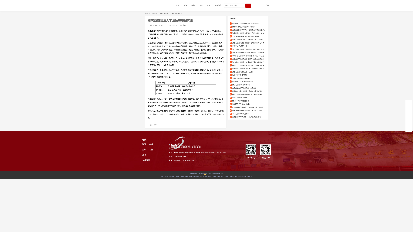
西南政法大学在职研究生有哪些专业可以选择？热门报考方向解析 (254, 91)
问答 (201, 5)
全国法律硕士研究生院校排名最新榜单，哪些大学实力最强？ (252, 110)
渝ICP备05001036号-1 (196, 173)
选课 (185, 5)
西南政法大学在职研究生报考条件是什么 (245, 23)
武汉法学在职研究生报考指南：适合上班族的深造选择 (250, 59)
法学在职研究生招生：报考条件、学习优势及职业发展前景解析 (253, 39)
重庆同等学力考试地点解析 (241, 104)
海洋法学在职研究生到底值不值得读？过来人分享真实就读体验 (253, 52)
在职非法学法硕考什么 (239, 46)
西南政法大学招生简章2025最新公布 (244, 27)
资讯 (208, 5)
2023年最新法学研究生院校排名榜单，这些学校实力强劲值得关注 (254, 107)
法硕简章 (146, 159)
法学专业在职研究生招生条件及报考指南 (245, 36)
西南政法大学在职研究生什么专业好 (244, 88)
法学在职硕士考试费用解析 (241, 78)
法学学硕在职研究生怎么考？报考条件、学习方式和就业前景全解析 (254, 68)
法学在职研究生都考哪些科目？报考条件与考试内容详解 (251, 43)
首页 (177, 5)
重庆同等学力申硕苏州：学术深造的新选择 (246, 117)
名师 (193, 5)
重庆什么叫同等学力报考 (240, 101)
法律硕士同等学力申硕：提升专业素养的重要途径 (248, 30)
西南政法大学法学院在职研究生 (242, 81)
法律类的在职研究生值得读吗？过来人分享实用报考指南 (251, 62)
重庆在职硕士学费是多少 (240, 114)
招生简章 (218, 5)
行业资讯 (154, 13)
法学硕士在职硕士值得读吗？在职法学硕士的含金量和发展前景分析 (254, 33)
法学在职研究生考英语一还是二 (242, 72)
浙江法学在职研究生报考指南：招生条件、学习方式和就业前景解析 (254, 49)
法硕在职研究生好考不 (239, 97)
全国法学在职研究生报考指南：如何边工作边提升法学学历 (251, 56)
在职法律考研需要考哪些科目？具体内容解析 (247, 94)
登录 (267, 5)
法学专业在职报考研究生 (240, 75)
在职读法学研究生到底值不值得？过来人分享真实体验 (250, 65)
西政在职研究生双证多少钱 (241, 85)
